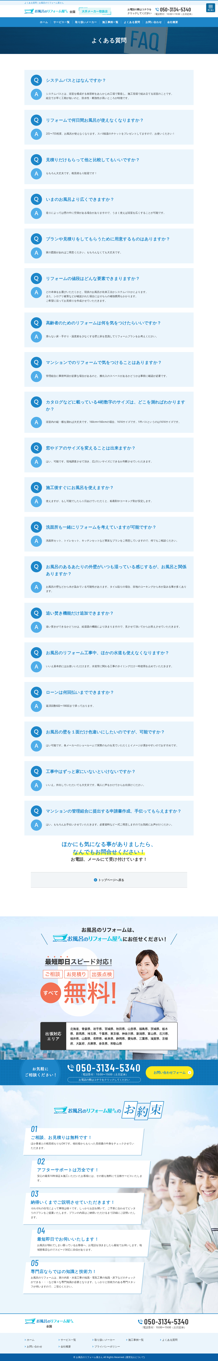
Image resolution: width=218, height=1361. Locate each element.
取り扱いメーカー (86, 22)
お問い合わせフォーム (170, 1072)
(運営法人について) (135, 1357)
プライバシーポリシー (107, 1346)
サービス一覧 (61, 22)
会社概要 (172, 22)
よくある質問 (132, 22)
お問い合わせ (154, 22)
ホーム (44, 22)
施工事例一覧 (110, 22)
